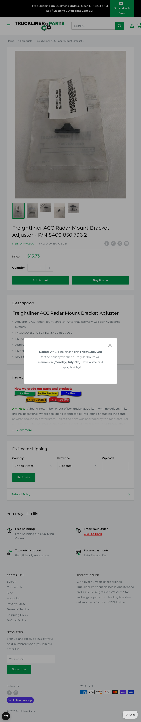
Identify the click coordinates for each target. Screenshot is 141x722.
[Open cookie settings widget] (6, 716)
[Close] (110, 345)
